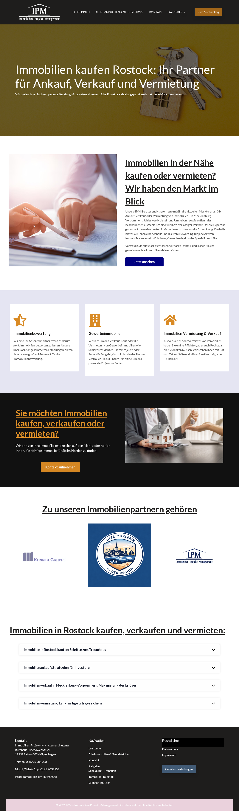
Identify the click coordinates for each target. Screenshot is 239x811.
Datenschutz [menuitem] (170, 749)
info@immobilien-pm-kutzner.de (36, 776)
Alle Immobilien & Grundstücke (119, 12)
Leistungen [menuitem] (95, 748)
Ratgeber (175, 12)
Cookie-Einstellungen (179, 769)
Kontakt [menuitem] (94, 760)
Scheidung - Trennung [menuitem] (102, 770)
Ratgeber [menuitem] (95, 766)
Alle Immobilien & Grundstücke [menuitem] (108, 754)
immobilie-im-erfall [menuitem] (101, 776)
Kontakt (156, 12)
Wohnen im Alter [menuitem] (99, 782)
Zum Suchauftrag (208, 12)
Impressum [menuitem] (169, 755)
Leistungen (81, 12)
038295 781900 (36, 761)
